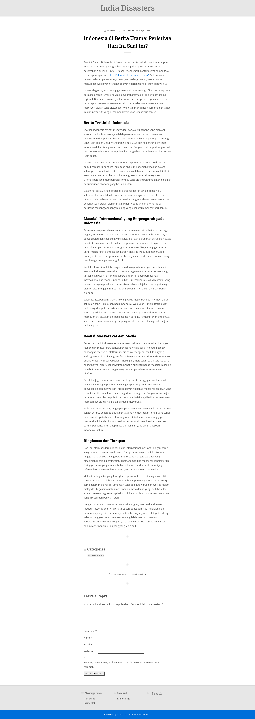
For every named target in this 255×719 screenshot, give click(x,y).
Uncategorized (142, 30)
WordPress (144, 714)
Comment (90, 631)
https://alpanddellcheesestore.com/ (129, 75)
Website (88, 651)
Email (88, 644)
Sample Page (123, 698)
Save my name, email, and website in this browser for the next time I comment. (122, 664)
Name (88, 637)
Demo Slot (89, 702)
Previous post (119, 574)
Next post (137, 574)
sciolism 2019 (125, 714)
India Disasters (127, 8)
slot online (89, 698)
